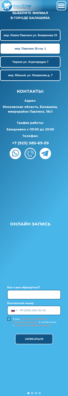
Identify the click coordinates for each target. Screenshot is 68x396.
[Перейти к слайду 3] (36, 393)
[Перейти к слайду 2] (32, 393)
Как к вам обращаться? (23, 287)
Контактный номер (20, 303)
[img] (17, 5)
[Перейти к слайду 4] (40, 393)
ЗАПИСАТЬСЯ (34, 338)
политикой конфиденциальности (33, 325)
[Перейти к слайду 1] (28, 393)
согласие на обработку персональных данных (30, 320)
